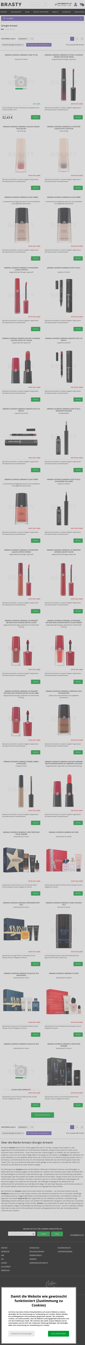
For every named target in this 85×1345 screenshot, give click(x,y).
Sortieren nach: (8, 39)
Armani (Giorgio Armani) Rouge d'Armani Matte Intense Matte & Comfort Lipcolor (64, 763)
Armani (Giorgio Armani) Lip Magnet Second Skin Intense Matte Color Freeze (64, 621)
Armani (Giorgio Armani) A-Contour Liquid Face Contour (63, 128)
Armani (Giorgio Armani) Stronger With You (21, 904)
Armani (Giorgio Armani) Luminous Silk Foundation (64, 692)
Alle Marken (6, 1266)
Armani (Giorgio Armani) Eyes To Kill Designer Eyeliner (63, 410)
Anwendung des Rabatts (38, 1263)
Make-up (55, 12)
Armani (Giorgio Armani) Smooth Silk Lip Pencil (63, 339)
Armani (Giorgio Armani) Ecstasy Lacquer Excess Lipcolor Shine (64, 56)
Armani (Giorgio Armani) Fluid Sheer (21, 197)
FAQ (2, 1259)
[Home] (2, 29)
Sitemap (4, 1263)
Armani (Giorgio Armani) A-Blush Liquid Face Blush (21, 128)
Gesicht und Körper (40, 12)
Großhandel (79, 12)
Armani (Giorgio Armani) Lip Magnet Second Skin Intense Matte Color (21, 621)
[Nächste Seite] (82, 39)
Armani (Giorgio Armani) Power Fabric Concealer (21, 763)
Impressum (5, 1251)
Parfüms (3, 12)
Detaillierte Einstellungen (21, 1333)
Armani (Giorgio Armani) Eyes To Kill (63, 268)
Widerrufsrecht (35, 1255)
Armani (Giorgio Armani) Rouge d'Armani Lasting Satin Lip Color (21, 339)
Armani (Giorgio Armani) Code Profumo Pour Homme (21, 833)
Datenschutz (34, 1248)
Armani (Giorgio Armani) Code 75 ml (21, 55)
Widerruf (33, 1259)
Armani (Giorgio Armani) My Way (64, 832)
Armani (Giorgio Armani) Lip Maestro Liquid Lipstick (21, 269)
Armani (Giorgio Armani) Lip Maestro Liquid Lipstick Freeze (21, 551)
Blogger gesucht (64, 1248)
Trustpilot (34, 1285)
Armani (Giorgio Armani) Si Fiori (64, 973)
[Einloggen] (75, 4)
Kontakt (4, 1248)
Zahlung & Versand (36, 1251)
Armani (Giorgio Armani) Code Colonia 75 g (64, 904)
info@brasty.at (77, 1235)
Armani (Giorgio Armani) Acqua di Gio (21, 1044)
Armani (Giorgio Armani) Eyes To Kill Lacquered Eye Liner (63, 480)
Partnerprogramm (65, 1251)
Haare (27, 12)
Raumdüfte (66, 12)
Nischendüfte (16, 12)
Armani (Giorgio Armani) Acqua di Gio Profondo (21, 974)
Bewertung (5, 1270)
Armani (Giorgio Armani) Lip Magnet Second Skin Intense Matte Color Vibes (21, 692)
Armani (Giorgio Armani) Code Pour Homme (63, 1045)
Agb (2, 1255)
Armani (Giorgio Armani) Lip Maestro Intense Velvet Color (64, 551)
